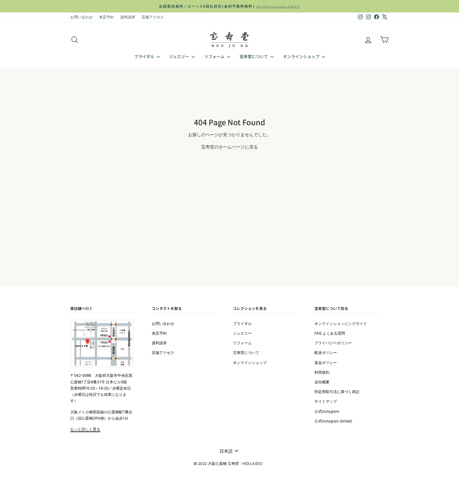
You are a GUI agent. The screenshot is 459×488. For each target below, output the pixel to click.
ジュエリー (179, 56)
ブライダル (144, 56)
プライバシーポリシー (333, 343)
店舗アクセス (152, 17)
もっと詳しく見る (85, 429)
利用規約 (321, 372)
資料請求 (127, 17)
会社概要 (321, 382)
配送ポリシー (325, 352)
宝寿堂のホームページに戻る (229, 146)
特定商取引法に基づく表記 (336, 391)
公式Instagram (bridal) (333, 421)
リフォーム (214, 56)
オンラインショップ (301, 56)
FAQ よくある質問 (329, 333)
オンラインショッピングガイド (340, 323)
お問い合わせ (81, 17)
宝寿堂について (254, 56)
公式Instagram (326, 411)
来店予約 (106, 17)
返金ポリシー (325, 362)
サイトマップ (325, 401)
